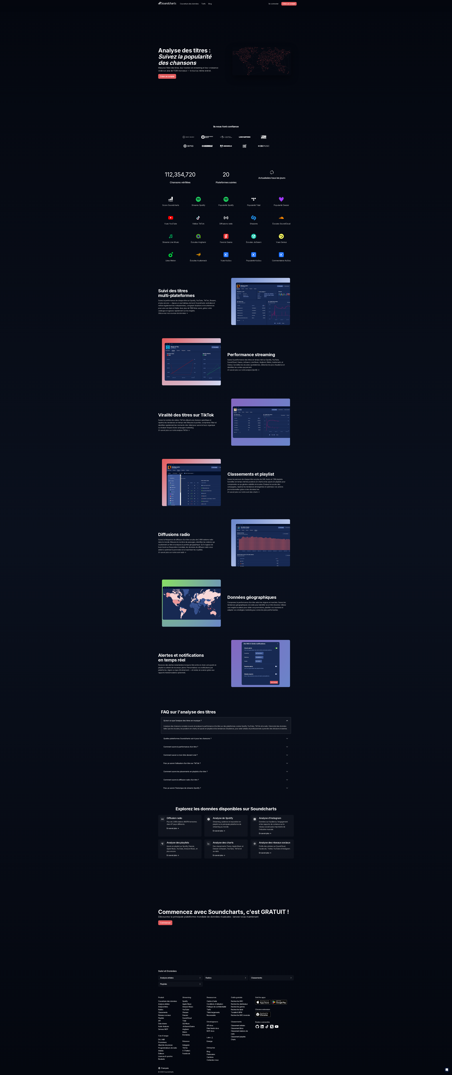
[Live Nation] (245, 137)
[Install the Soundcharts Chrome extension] (274, 1014)
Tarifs (203, 4)
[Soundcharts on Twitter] (272, 1026)
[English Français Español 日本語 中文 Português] (164, 1068)
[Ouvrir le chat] (447, 1070)
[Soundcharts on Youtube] (276, 1026)
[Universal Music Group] (226, 137)
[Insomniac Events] (207, 146)
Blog (210, 4)
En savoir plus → (173, 828)
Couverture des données (189, 4)
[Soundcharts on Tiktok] (267, 1026)
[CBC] (264, 146)
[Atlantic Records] (264, 137)
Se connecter (273, 4)
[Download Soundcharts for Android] (279, 1002)
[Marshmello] (226, 146)
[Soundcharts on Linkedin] (262, 1026)
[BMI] (245, 146)
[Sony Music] (188, 137)
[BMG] (188, 146)
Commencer (165, 923)
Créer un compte (288, 4)
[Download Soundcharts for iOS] (263, 1002)
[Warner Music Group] (207, 137)
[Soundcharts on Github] (257, 1026)
